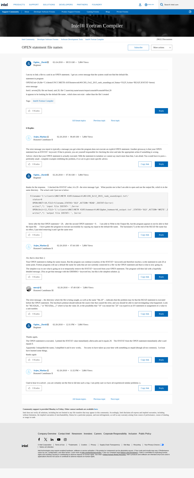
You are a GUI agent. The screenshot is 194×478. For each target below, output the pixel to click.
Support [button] (33, 4)
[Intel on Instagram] (65, 449)
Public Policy (145, 443)
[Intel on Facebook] (39, 449)
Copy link (145, 170)
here (98, 418)
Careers (98, 443)
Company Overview (47, 443)
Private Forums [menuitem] (128, 11)
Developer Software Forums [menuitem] (46, 11)
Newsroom (77, 443)
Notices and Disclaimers (128, 462)
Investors (88, 443)
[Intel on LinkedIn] (52, 449)
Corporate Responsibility (115, 443)
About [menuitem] (27, 11)
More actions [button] (159, 50)
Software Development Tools (77, 39)
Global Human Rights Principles (114, 464)
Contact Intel (64, 443)
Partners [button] (80, 4)
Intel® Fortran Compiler (31, 42)
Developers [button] (64, 4)
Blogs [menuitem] (113, 11)
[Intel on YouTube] (58, 449)
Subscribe (138, 50)
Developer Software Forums (50, 39)
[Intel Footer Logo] (25, 455)
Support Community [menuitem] (10, 11)
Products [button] (18, 4)
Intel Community (29, 39)
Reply (161, 113)
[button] (167, 66)
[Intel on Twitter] (45, 449)
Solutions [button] (47, 4)
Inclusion (133, 443)
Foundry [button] (94, 4)
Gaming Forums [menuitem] (97, 11)
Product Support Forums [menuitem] (74, 11)
